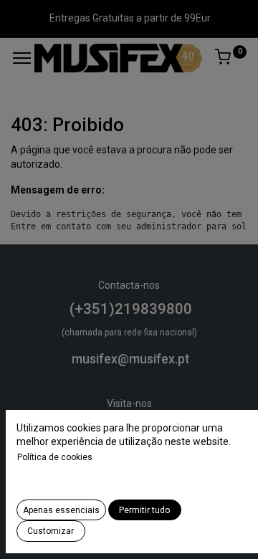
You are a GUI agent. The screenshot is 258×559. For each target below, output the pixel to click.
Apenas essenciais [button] (61, 510)
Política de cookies (54, 457)
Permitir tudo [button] (144, 510)
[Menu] (21, 58)
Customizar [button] (50, 531)
